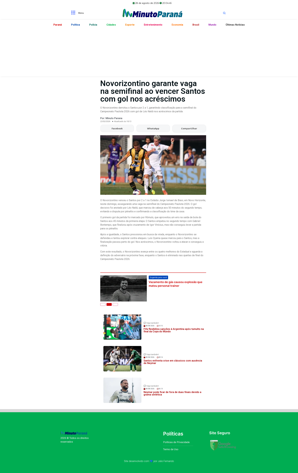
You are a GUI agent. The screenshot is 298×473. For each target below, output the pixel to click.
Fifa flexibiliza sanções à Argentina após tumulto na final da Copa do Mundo (174, 330)
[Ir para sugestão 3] (115, 304)
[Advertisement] (149, 51)
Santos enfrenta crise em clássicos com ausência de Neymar (173, 362)
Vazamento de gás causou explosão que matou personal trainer (175, 283)
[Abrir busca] (224, 13)
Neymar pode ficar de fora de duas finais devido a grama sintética (172, 393)
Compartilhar (189, 128)
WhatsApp (153, 128)
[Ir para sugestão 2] (109, 304)
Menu (81, 13)
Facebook (117, 128)
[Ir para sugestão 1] (103, 304)
